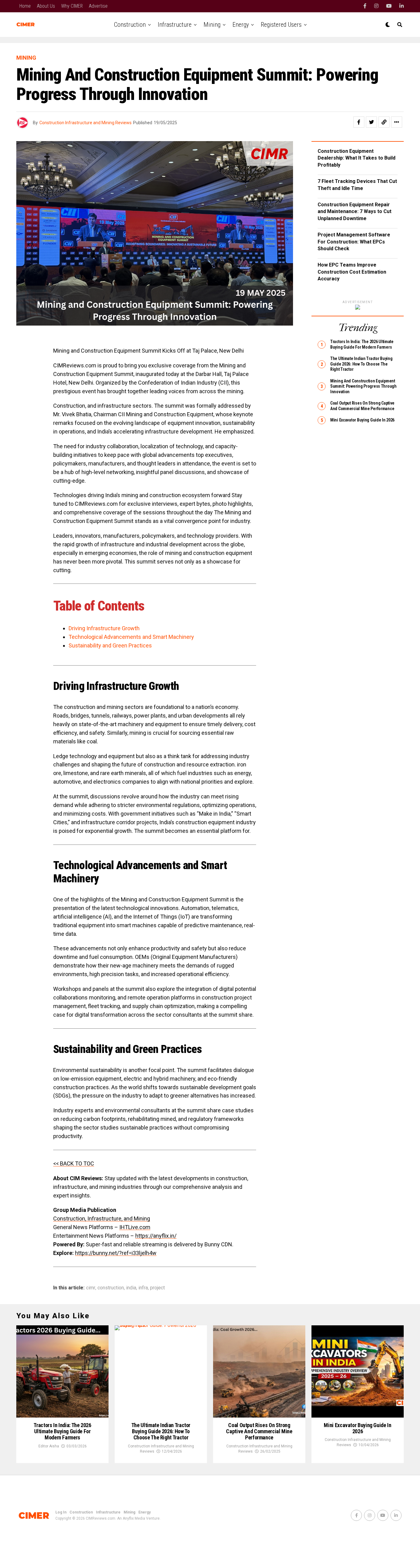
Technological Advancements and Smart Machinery (131, 637)
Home (25, 6)
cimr (90, 1287)
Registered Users (281, 24)
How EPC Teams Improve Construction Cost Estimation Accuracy (352, 272)
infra (143, 1287)
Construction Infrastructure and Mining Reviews (85, 122)
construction (110, 1287)
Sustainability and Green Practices (110, 645)
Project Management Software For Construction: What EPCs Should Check (354, 241)
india (131, 1287)
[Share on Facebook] (358, 122)
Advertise (98, 6)
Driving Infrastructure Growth (104, 628)
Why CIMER (72, 6)
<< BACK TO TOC (73, 1163)
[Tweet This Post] (371, 122)
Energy (240, 24)
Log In (60, 1512)
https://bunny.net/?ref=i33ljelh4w (116, 1253)
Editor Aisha (48, 1446)
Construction (130, 24)
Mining (212, 24)
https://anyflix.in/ (155, 1235)
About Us (46, 6)
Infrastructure (175, 24)
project (157, 1287)
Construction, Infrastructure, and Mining (101, 1218)
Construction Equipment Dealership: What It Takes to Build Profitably (356, 158)
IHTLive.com (134, 1227)
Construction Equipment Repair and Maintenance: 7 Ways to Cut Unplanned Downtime (354, 211)
